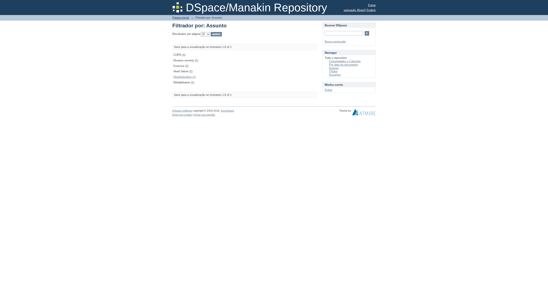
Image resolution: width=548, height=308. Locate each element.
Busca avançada (335, 41)
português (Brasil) (355, 10)
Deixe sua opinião (204, 114)
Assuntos (335, 74)
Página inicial (180, 17)
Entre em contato (182, 114)
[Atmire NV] (364, 113)
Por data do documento (343, 64)
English (371, 10)
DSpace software (182, 110)
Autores (334, 68)
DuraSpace (227, 110)
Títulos (333, 71)
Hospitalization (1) (184, 76)
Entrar (372, 5)
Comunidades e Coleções (345, 61)
